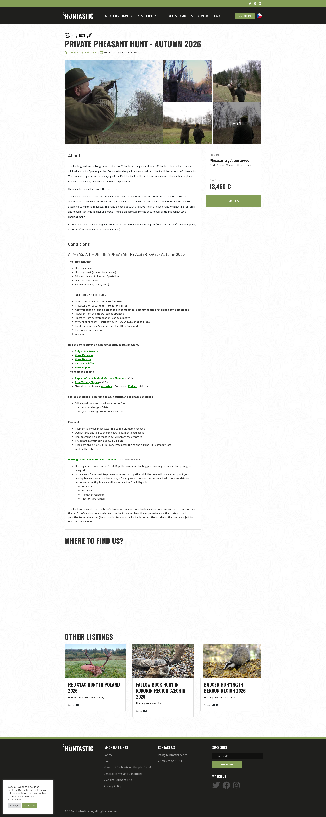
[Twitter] (216, 785)
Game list (187, 16)
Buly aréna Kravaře (86, 351)
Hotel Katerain (84, 355)
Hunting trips (132, 16)
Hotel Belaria (83, 359)
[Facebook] (226, 785)
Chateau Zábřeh (85, 363)
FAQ (217, 16)
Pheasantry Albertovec (229, 160)
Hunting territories (161, 16)
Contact (204, 16)
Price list (234, 201)
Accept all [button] (29, 805)
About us (112, 16)
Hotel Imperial (83, 367)
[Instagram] (236, 785)
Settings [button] (14, 805)
